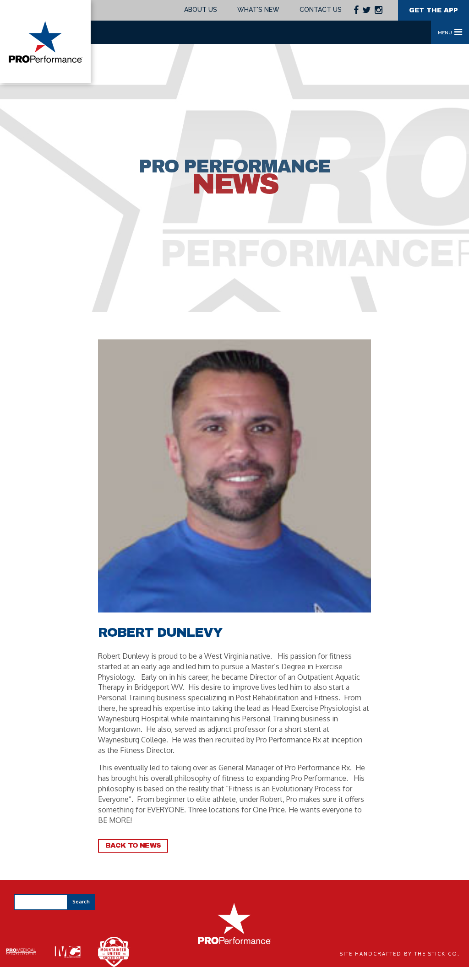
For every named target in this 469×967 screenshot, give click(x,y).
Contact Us (321, 9)
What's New (258, 9)
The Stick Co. (437, 954)
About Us (200, 9)
